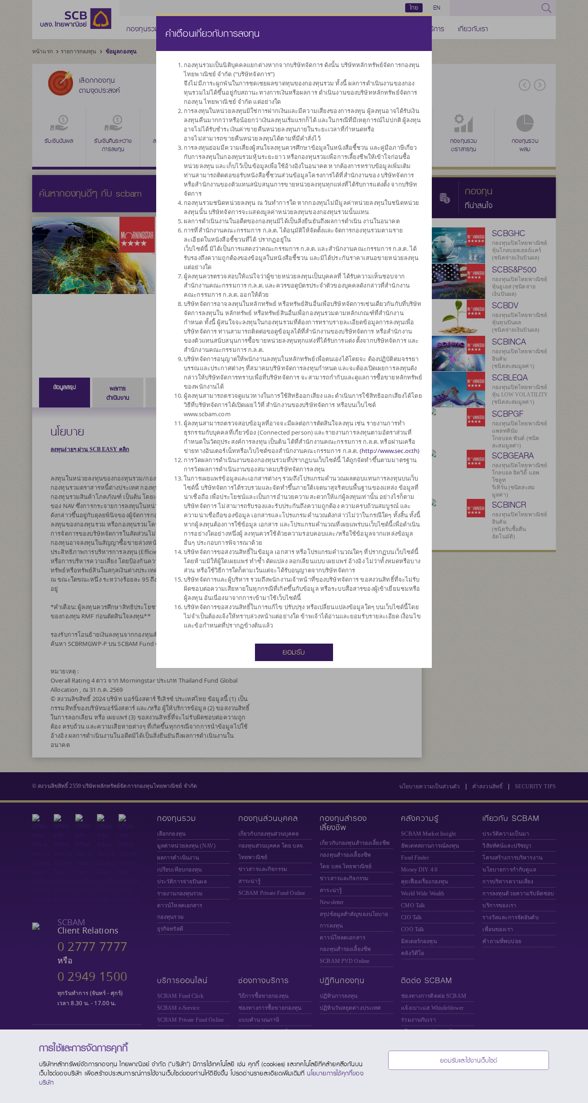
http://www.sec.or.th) (391, 451)
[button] (294, 651)
